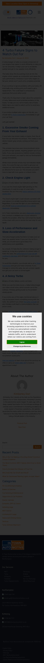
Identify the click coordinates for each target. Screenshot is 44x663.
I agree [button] (22, 342)
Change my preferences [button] (22, 346)
